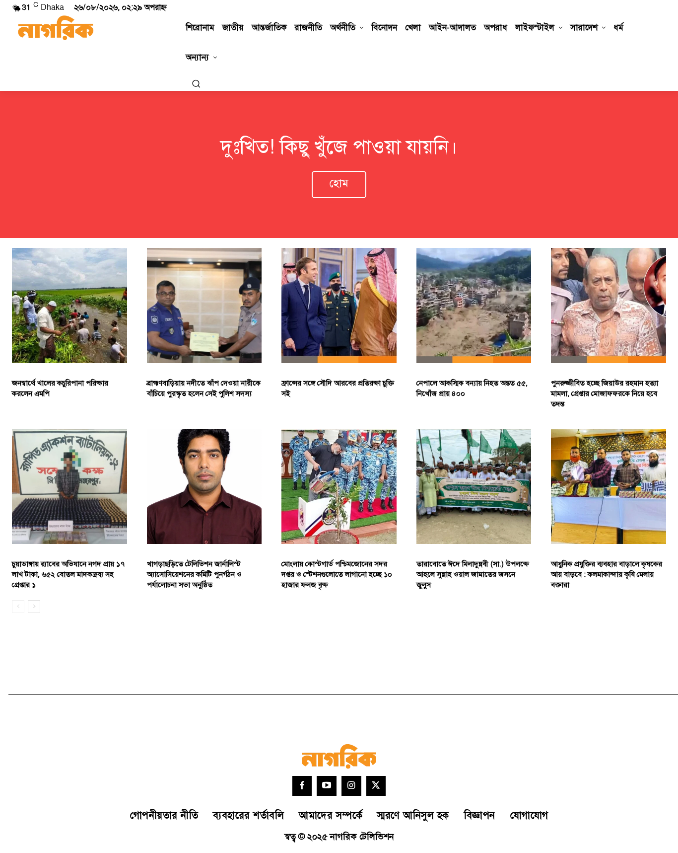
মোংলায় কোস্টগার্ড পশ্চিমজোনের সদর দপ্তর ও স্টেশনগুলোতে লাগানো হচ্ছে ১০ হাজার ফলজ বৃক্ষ (336, 574)
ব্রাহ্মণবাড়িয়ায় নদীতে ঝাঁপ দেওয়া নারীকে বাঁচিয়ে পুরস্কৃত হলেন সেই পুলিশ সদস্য (204, 388)
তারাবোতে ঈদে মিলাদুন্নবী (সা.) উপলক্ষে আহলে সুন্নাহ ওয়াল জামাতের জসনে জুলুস (472, 574)
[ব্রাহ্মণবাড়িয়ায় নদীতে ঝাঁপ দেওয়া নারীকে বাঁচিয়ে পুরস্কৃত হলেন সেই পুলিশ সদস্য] (204, 305)
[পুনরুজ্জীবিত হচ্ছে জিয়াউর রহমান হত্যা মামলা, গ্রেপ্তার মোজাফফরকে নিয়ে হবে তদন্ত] (608, 305)
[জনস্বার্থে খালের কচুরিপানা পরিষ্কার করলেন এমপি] (69, 305)
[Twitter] (376, 786)
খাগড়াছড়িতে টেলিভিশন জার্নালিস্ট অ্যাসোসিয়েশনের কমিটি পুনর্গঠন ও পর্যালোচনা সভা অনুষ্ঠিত (194, 574)
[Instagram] (351, 786)
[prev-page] (18, 606)
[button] (196, 83)
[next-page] (34, 606)
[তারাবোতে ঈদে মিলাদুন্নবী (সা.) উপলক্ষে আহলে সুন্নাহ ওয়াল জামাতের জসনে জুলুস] (474, 486)
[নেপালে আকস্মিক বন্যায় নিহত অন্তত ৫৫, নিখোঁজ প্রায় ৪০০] (474, 305)
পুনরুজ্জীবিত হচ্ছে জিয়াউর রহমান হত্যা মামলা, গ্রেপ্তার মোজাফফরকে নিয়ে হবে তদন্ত (604, 393)
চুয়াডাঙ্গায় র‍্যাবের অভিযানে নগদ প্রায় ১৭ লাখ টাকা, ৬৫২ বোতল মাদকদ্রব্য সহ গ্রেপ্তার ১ (68, 574)
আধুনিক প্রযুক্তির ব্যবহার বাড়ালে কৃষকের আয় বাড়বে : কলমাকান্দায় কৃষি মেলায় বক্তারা (606, 574)
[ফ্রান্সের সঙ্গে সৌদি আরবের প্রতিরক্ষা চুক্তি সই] (339, 305)
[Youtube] (327, 786)
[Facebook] (302, 786)
